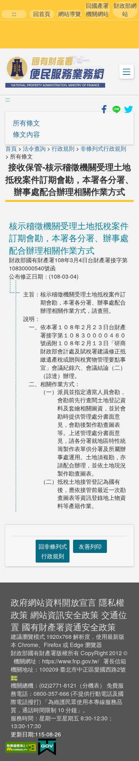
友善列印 (90, 546)
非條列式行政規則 (103, 148)
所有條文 (26, 122)
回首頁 (41, 14)
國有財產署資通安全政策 (69, 626)
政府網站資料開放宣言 (53, 602)
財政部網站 (125, 10)
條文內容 (26, 134)
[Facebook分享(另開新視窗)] (105, 108)
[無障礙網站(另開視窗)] (21, 746)
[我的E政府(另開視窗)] (47, 746)
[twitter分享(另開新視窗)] (128, 108)
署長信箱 (114, 661)
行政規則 (63, 148)
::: (14, 14)
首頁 (11, 148)
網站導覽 (69, 14)
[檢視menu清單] (126, 71)
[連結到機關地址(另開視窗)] (14, 677)
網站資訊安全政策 (64, 614)
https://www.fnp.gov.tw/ (70, 661)
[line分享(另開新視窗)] (117, 108)
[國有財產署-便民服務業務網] (55, 72)
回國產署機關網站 (97, 10)
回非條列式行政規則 (52, 551)
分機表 (90, 685)
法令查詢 (34, 148)
